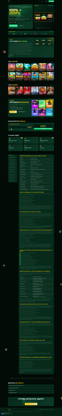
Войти (46, 1)
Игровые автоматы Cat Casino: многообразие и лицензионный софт (12, 164)
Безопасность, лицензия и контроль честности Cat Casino (13, 172)
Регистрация (51, 1)
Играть (11, 413)
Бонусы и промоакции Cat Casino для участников (13, 160)
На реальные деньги (21, 111)
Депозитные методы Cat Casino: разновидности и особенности (13, 170)
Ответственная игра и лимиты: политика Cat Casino (12, 178)
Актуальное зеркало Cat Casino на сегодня (12, 162)
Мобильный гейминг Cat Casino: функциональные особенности (13, 175)
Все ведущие (51, 85)
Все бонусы (21, 25)
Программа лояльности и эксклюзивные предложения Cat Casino (13, 180)
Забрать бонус (12, 25)
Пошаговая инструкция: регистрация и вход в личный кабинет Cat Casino (13, 167)
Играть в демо (13, 111)
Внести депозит (43, 128)
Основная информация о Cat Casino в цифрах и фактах (13, 158)
